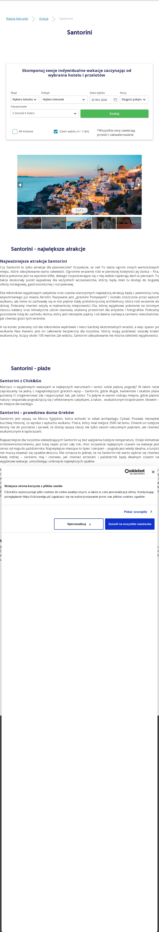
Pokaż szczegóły (135, 511)
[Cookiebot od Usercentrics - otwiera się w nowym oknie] (128, 472)
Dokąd (45, 93)
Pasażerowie (19, 106)
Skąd (14, 93)
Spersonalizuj (76, 524)
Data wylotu (97, 93)
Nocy (123, 93)
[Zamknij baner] (153, 472)
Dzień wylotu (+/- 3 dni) (74, 131)
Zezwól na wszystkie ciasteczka (129, 524)
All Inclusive (26, 131)
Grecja (43, 18)
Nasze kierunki (17, 18)
